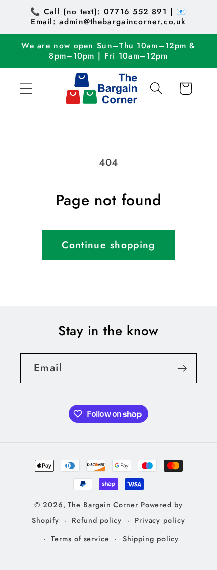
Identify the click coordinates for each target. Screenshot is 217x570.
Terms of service (80, 539)
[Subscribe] (182, 368)
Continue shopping (108, 245)
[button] (26, 88)
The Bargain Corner (103, 505)
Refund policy (97, 520)
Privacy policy (160, 520)
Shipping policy (151, 539)
